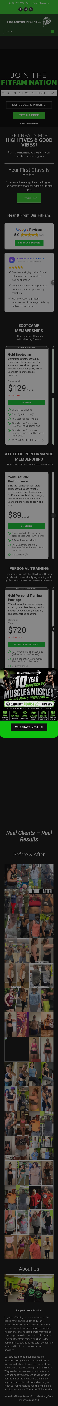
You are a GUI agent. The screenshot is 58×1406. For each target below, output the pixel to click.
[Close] (53, 672)
